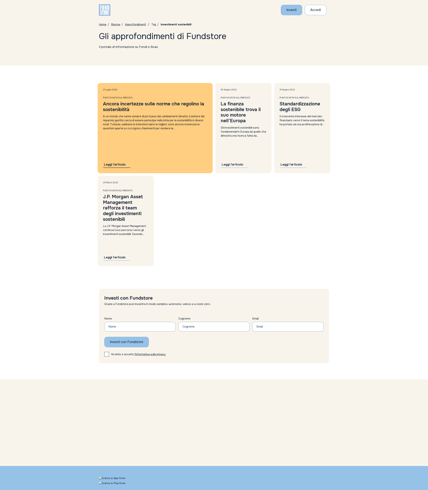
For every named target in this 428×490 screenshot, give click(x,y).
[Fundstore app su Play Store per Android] (116, 483)
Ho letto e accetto (138, 354)
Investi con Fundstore (126, 342)
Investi (291, 10)
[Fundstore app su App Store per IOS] (116, 478)
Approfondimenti (135, 24)
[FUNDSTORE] (104, 10)
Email (255, 318)
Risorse (115, 24)
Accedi (315, 10)
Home (102, 24)
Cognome (184, 318)
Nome (108, 318)
